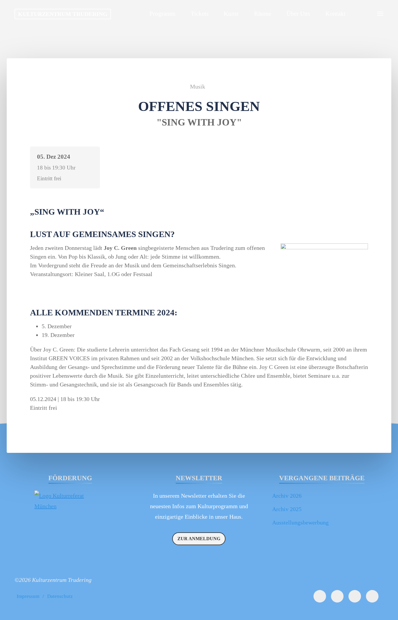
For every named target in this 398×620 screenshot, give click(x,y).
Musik (197, 86)
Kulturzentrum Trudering (63, 14)
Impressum (28, 596)
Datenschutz (60, 596)
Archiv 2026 (287, 495)
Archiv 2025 (287, 509)
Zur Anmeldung (198, 538)
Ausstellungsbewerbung (300, 522)
